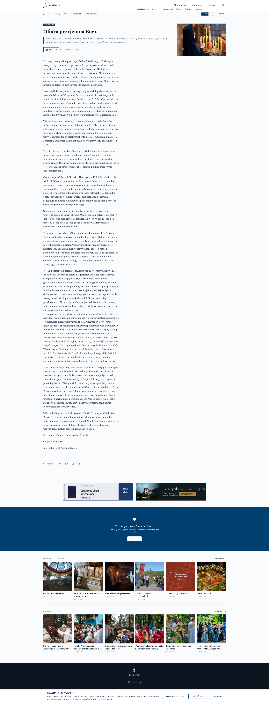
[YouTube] (134, 682)
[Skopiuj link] (80, 463)
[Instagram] (140, 682)
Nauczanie (197, 5)
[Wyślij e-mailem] (73, 463)
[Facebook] (128, 682)
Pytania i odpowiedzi (162, 9)
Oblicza (211, 5)
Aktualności (180, 5)
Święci (179, 9)
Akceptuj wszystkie (175, 696)
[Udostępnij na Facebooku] (59, 463)
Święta (188, 9)
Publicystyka (143, 9)
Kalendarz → (221, 14)
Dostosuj (218, 696)
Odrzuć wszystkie (201, 696)
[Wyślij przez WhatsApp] (66, 463)
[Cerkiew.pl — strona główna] (51, 5)
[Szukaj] (223, 5)
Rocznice (198, 9)
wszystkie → (220, 559)
